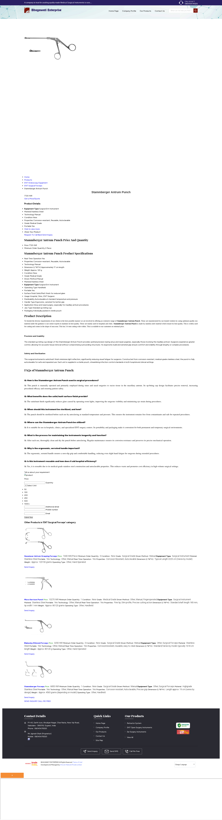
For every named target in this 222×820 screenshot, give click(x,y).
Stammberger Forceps (34, 686)
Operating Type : (69, 562)
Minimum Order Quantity (34, 248)
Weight (27, 270)
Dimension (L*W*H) (32, 267)
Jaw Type (28, 308)
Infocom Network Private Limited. (71, 765)
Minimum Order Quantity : (89, 556)
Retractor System (134, 723)
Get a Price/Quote (32, 199)
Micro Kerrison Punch (33, 599)
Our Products (145, 11)
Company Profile (129, 11)
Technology (29, 264)
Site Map (99, 740)
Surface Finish (30, 293)
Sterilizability (29, 299)
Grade (26, 276)
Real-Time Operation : (85, 559)
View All (130, 737)
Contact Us (160, 11)
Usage (26, 296)
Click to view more (32, 229)
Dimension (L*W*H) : (164, 559)
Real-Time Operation (33, 258)
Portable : (44, 559)
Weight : (38, 562)
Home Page (114, 11)
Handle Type (29, 302)
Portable (27, 290)
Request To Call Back (33, 235)
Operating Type (30, 287)
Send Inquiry (47, 235)
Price (26, 245)
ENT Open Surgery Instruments (139, 727)
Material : (35, 602)
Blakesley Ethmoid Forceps (36, 643)
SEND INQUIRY (30, 701)
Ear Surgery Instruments (136, 732)
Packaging (28, 311)
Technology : (62, 559)
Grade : (125, 556)
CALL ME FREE (44, 701)
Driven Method (30, 279)
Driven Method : (146, 556)
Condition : (108, 556)
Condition (28, 273)
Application (29, 305)
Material (27, 282)
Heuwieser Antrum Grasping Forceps (40, 556)
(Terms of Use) (77, 762)
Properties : (116, 559)
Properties (28, 261)
